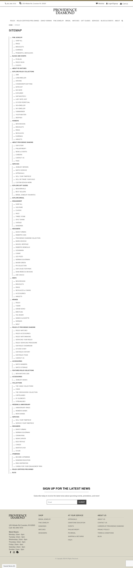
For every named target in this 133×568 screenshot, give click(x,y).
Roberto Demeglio (23, 247)
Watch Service (21, 170)
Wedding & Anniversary (21, 404)
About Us (101, 519)
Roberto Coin (21, 235)
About (117, 21)
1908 (17, 75)
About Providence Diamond (22, 142)
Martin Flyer (21, 448)
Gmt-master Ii (21, 96)
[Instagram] (13, 552)
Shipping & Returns (76, 536)
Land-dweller (21, 78)
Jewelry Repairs (22, 167)
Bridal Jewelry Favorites (25, 195)
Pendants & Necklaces (24, 53)
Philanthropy (21, 148)
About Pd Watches (19, 68)
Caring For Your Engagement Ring (29, 466)
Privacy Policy (104, 529)
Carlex (18, 444)
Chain (18, 389)
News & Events (21, 151)
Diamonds (19, 226)
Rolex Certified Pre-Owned (28, 21)
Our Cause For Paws (23, 269)
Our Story (20, 145)
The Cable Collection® (24, 386)
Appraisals (20, 173)
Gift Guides (85, 21)
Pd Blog (19, 59)
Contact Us (20, 158)
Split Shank (20, 219)
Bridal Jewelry (44, 519)
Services (95, 21)
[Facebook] (10, 552)
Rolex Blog (20, 62)
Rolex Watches (21, 330)
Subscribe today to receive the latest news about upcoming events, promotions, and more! (66, 496)
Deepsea (19, 117)
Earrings (19, 50)
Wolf (18, 324)
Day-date (19, 90)
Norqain (19, 321)
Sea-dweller (20, 105)
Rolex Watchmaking (23, 336)
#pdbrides (16, 454)
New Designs (20, 124)
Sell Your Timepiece (23, 176)
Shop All (19, 41)
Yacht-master (21, 114)
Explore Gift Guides (20, 185)
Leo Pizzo (19, 256)
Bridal (68, 21)
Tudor (18, 306)
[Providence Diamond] (65, 11)
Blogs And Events (19, 56)
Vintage (19, 222)
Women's (15, 121)
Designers (16, 229)
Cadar (18, 253)
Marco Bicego (21, 241)
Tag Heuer (19, 315)
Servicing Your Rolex (24, 339)
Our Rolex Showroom (24, 346)
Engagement (17, 201)
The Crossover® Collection (26, 392)
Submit (82, 502)
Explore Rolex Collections (23, 71)
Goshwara (20, 250)
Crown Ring (20, 435)
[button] (122, 20)
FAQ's (70, 540)
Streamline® (20, 401)
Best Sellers (21, 192)
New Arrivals (21, 189)
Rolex (12, 21)
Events (18, 65)
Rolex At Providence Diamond (23, 327)
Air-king (19, 81)
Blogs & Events (107, 21)
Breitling (19, 312)
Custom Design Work (24, 182)
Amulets (19, 139)
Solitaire (19, 207)
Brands (15, 299)
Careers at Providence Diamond (111, 526)
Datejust (19, 87)
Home (11, 25)
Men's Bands (20, 414)
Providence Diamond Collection (28, 238)
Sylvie (18, 451)
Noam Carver (21, 438)
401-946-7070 (18, 528)
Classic (19, 210)
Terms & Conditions (106, 533)
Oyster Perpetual (23, 102)
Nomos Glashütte (22, 318)
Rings (18, 44)
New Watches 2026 (22, 373)
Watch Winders (21, 364)
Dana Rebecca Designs (24, 272)
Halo (17, 213)
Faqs (17, 161)
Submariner (20, 111)
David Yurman (46, 21)
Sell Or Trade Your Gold (25, 179)
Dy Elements (20, 398)
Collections (17, 383)
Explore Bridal (18, 198)
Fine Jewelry (58, 21)
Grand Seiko (20, 309)
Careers (19, 154)
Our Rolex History (23, 352)
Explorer (19, 93)
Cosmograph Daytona (24, 84)
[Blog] (17, 552)
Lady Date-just (21, 99)
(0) (125, 4)
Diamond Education (23, 460)
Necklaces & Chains (23, 290)
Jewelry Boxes (21, 380)
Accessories (21, 293)
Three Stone (20, 216)
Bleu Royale (20, 441)
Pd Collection (21, 265)
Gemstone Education (76, 522)
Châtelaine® (20, 395)
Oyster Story (21, 349)
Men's (14, 278)
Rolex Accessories (23, 333)
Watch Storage (22, 367)
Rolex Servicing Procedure (26, 343)
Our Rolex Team (22, 355)
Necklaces (20, 133)
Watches (75, 21)
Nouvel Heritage (22, 244)
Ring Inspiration (22, 463)
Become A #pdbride (23, 457)
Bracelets (20, 47)
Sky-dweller (20, 108)
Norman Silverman (23, 259)
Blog (14, 472)
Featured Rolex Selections (23, 370)
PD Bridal (72, 533)
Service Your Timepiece (25, 423)
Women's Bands (21, 411)
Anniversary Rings (23, 407)
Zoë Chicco (20, 275)
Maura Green (21, 262)
